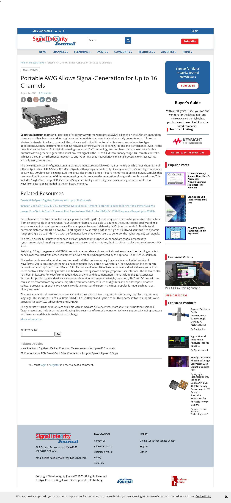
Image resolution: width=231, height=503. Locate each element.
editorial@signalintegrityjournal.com (65, 458)
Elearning (81, 52)
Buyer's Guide (188, 102)
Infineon (198, 409)
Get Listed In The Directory (187, 152)
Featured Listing (181, 129)
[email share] (48, 99)
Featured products (182, 303)
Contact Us (99, 440)
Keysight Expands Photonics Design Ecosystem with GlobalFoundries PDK (200, 363)
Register (144, 446)
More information (31, 319)
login (43, 365)
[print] (55, 99)
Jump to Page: (29, 329)
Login (195, 31)
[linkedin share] (42, 99)
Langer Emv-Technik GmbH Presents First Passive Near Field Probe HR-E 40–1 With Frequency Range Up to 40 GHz (88, 211)
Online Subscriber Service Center (157, 440)
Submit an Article (103, 451)
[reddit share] (36, 99)
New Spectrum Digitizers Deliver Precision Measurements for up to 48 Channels (68, 348)
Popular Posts (178, 165)
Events (101, 52)
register (55, 365)
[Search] (128, 40)
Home (24, 62)
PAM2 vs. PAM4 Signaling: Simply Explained (196, 230)
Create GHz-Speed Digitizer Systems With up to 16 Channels (56, 200)
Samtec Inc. (200, 329)
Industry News (36, 62)
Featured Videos (180, 257)
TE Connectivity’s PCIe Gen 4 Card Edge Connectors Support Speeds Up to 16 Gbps (69, 353)
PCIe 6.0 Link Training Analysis (182, 288)
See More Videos (176, 295)
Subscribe (190, 41)
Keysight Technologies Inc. (200, 375)
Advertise (168, 52)
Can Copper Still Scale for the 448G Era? (197, 199)
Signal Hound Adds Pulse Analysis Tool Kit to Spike (200, 341)
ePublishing (95, 480)
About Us (99, 462)
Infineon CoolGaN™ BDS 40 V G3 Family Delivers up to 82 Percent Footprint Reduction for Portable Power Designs (88, 206)
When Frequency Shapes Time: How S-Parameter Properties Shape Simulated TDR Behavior (198, 180)
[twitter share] (29, 99)
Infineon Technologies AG (199, 413)
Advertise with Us (103, 446)
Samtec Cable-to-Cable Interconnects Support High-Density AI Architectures (200, 317)
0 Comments (45, 93)
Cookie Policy (203, 496)
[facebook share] (23, 99)
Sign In (143, 451)
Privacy (98, 457)
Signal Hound (201, 350)
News (42, 52)
